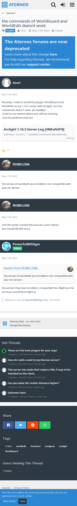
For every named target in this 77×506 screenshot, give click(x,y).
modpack (50, 446)
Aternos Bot (17, 321)
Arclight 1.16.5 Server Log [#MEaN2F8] (34, 129)
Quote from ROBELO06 (21, 268)
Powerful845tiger (34, 300)
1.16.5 (8, 446)
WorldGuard (11, 451)
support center (38, 64)
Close (22, 501)
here (53, 54)
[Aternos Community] (15, 4)
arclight (63, 446)
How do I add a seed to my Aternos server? (34, 359)
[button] (72, 4)
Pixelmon (36, 446)
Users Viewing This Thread (23, 463)
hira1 (24, 30)
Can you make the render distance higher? (33, 383)
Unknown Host (17, 392)
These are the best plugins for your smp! (32, 350)
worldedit (21, 446)
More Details (9, 501)
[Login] (63, 4)
